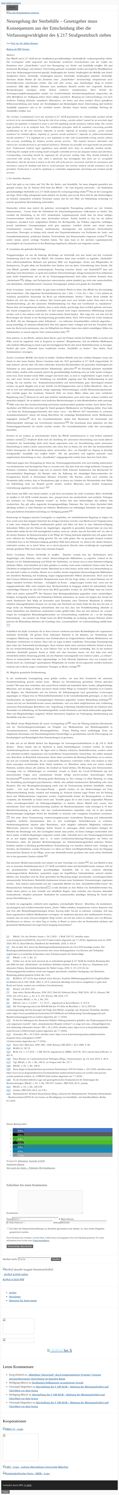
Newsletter (15, 1296)
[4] (21, 279)
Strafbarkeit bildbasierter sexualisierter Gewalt (57, 1382)
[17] (110, 699)
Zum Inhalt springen (11, 3)
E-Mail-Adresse (66, 1219)
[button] (18, 1130)
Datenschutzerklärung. (41, 1240)
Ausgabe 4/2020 (37, 1161)
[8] (8, 404)
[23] (9, 1093)
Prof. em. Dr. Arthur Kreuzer (24, 43)
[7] (8, 992)
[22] (87, 862)
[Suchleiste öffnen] (3, 7)
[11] (8, 1020)
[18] (69, 723)
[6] (76, 368)
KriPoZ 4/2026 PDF (13, 1279)
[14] (35, 593)
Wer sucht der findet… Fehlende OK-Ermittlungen (31, 1168)
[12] (47, 487)
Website (57, 1222)
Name (9, 1219)
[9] (28, 418)
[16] (78, 666)
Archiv (13, 1292)
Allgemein (23, 1161)
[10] (67, 422)
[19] (20, 778)
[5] (68, 331)
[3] (100, 269)
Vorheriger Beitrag (15, 1164)
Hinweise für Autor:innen (23, 1300)
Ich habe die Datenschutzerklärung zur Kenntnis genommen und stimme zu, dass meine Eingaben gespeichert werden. (57, 1230)
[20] (9, 1080)
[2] (106, 236)
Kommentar (12, 1213)
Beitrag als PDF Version (18, 49)
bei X (62, 1350)
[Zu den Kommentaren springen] (23, 12)
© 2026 (27, 1485)
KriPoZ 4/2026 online (16, 1274)
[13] (70, 511)
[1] (87, 191)
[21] (46, 856)
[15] (9, 1052)
